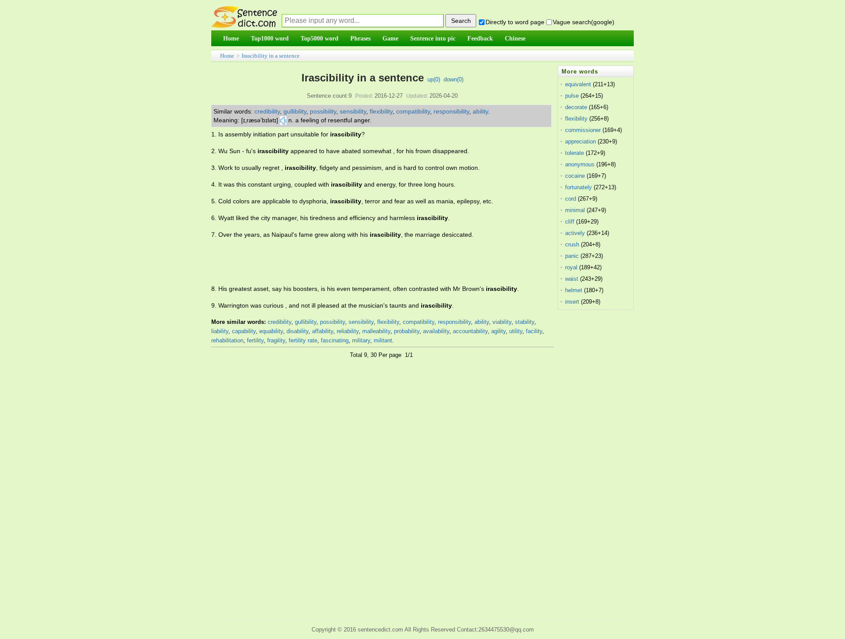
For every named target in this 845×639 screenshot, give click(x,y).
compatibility (413, 111)
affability (322, 331)
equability (271, 331)
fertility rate (303, 340)
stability (524, 322)
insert (572, 301)
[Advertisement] (371, 262)
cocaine (575, 176)
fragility (276, 340)
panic (572, 256)
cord (570, 198)
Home (227, 55)
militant (383, 340)
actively (575, 233)
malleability (376, 331)
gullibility (294, 111)
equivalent (578, 84)
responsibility (451, 111)
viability (501, 322)
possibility (323, 111)
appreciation (580, 141)
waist (571, 278)
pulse (572, 95)
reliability (348, 331)
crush (572, 244)
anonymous (580, 164)
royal (571, 267)
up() (433, 79)
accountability (470, 331)
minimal (575, 210)
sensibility (353, 111)
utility (515, 331)
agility (498, 331)
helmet (573, 290)
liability (219, 331)
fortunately (578, 187)
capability (244, 331)
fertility (255, 340)
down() (453, 79)
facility (534, 331)
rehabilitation (227, 340)
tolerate (574, 153)
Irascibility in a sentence (271, 55)
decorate (576, 107)
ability (480, 111)
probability (406, 331)
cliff (569, 221)
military (361, 340)
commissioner (583, 130)
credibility (267, 111)
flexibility (381, 111)
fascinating (335, 340)
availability (436, 331)
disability (298, 331)
